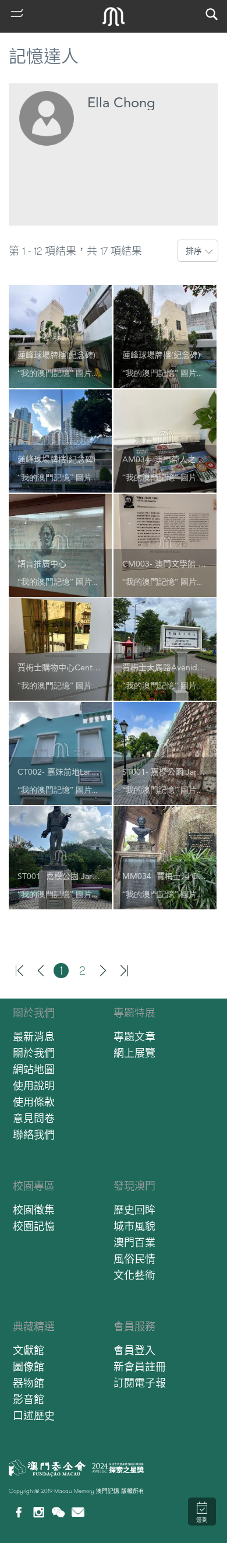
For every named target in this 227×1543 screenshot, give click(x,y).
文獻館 (28, 1350)
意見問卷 (34, 1118)
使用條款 (34, 1102)
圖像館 (28, 1367)
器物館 (28, 1383)
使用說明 (34, 1086)
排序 (194, 250)
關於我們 (34, 1013)
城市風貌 (134, 1226)
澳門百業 (134, 1242)
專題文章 (134, 1037)
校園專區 (34, 1186)
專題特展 (134, 1013)
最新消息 (34, 1037)
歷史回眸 (134, 1210)
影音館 (28, 1399)
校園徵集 (34, 1210)
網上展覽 (134, 1053)
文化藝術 (134, 1275)
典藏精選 (34, 1326)
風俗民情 (134, 1259)
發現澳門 (134, 1186)
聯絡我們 (34, 1135)
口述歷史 (34, 1416)
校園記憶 (34, 1226)
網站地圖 (34, 1069)
